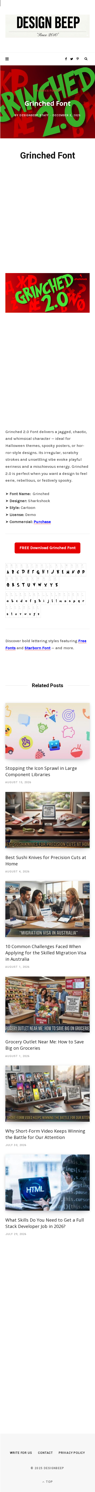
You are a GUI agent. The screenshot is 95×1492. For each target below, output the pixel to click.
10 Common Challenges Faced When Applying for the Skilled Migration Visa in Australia (45, 952)
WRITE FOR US (21, 1453)
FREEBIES (42, 90)
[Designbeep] (47, 26)
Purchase (42, 521)
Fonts (55, 90)
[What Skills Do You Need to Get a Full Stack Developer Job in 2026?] (47, 1183)
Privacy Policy (72, 1453)
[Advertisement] (47, 216)
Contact (45, 1453)
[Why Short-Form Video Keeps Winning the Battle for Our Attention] (47, 1094)
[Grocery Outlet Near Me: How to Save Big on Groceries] (47, 1005)
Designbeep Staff (34, 115)
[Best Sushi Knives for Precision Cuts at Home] (47, 820)
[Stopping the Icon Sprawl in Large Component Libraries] (47, 731)
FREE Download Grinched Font (47, 547)
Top (49, 1481)
